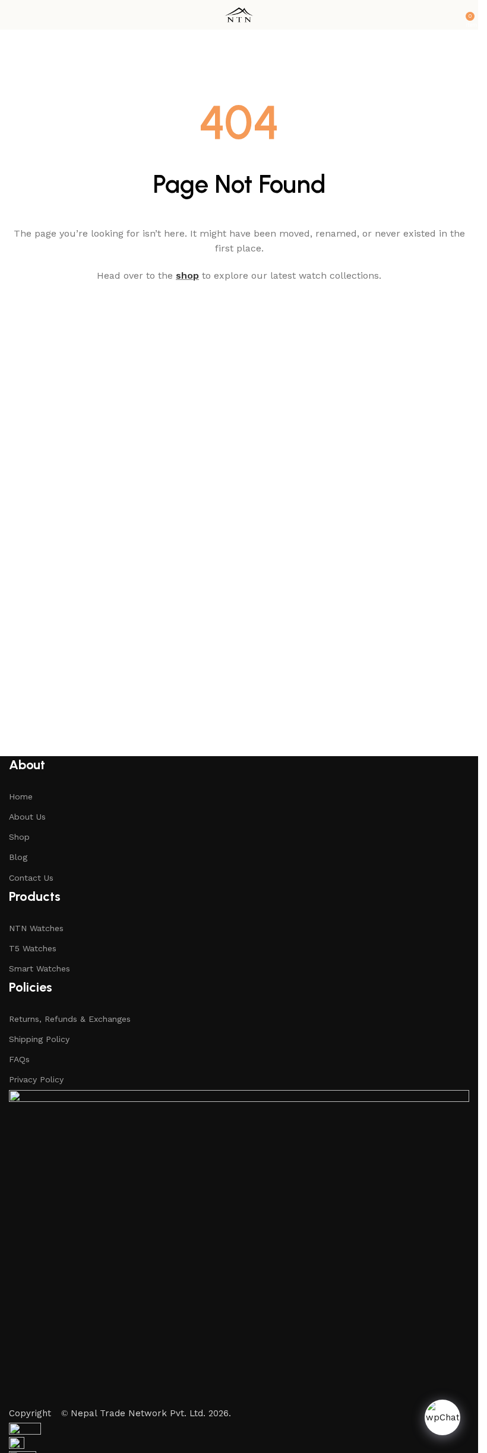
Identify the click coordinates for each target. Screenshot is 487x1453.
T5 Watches (32, 948)
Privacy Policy (36, 1079)
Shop (19, 837)
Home (21, 796)
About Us (27, 816)
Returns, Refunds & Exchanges (70, 1019)
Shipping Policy (39, 1039)
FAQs (19, 1059)
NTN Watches (36, 928)
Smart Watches (39, 968)
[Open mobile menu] (13, 15)
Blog (18, 857)
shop (187, 275)
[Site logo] (239, 14)
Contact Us (31, 877)
